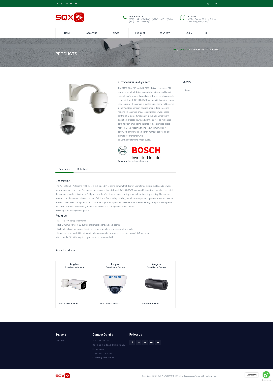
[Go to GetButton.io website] (266, 380)
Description (64, 169)
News (116, 33)
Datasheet (82, 169)
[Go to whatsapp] (266, 374)
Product (140, 33)
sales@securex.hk (104, 357)
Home (67, 33)
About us (91, 33)
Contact (165, 33)
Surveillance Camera (138, 161)
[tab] (64, 169)
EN (216, 4)
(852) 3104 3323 (103, 353)
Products (184, 50)
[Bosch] (139, 152)
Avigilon (74, 264)
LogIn (189, 33)
